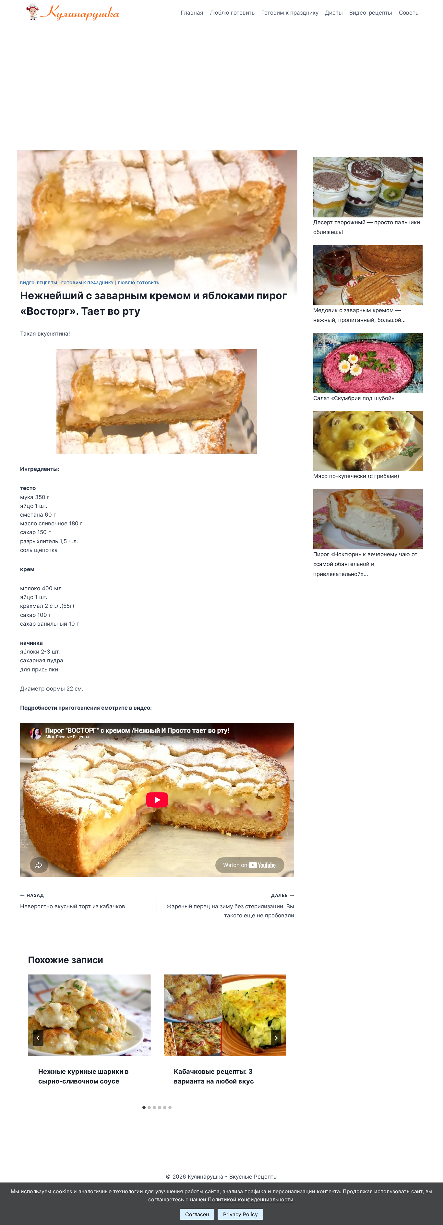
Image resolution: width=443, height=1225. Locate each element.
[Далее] (276, 1038)
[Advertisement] (221, 74)
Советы (409, 12)
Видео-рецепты (370, 12)
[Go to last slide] (38, 1038)
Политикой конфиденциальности (250, 1199)
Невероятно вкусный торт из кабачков (72, 901)
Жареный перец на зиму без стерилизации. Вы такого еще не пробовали (230, 906)
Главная (192, 12)
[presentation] (89, 1015)
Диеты (334, 12)
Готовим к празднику (289, 12)
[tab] (144, 1107)
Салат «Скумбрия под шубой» (353, 398)
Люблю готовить (232, 12)
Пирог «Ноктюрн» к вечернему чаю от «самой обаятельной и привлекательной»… (365, 564)
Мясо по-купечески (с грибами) (356, 476)
